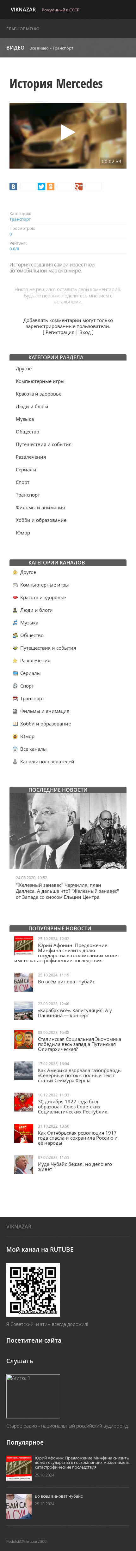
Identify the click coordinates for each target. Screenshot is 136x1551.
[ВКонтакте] (22, 186)
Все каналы (33, 749)
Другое (24, 368)
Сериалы (26, 469)
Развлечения (31, 457)
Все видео (39, 48)
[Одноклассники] (60, 186)
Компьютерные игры (40, 381)
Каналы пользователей (47, 761)
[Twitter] (41, 186)
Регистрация (60, 332)
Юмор (23, 532)
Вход (85, 332)
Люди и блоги (32, 406)
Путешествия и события (43, 444)
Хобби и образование (41, 520)
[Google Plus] (88, 186)
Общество (27, 431)
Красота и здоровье (38, 394)
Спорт (22, 482)
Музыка (25, 419)
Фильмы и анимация (40, 507)
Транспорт (63, 48)
